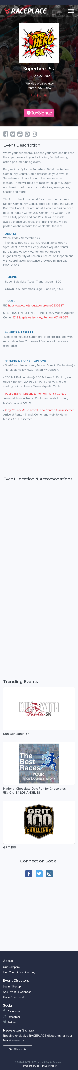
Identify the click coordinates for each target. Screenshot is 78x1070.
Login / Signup (12, 986)
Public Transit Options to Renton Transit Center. (35, 393)
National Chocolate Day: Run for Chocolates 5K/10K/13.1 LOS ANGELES (34, 791)
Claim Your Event (13, 997)
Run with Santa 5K (16, 734)
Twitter (12, 1022)
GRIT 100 (9, 847)
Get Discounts (17, 1049)
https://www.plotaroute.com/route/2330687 (36, 305)
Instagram (14, 1017)
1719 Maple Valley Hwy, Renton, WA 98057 (40, 317)
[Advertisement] (39, 449)
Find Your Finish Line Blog (19, 972)
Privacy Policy (49, 1065)
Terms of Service (30, 1065)
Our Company (11, 967)
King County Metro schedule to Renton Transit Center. (39, 410)
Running (36, 95)
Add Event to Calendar (17, 992)
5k (46, 95)
